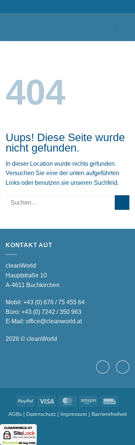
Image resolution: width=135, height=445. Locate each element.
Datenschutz (41, 414)
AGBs (15, 414)
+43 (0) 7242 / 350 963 (51, 312)
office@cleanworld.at (54, 321)
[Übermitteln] (122, 202)
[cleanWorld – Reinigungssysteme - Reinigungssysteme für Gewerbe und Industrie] (67, 27)
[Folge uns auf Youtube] (122, 367)
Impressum (73, 414)
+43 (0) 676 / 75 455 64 (54, 302)
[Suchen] (23, 27)
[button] (10, 27)
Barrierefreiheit (109, 414)
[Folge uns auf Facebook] (103, 367)
